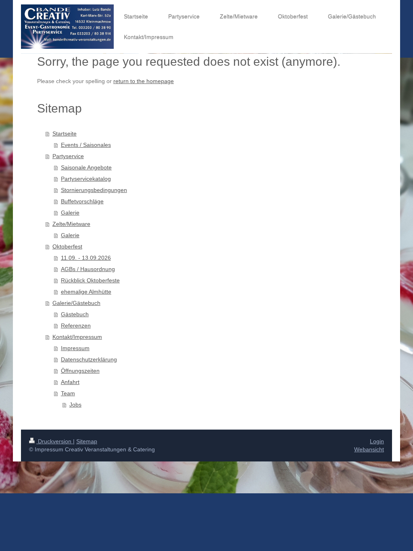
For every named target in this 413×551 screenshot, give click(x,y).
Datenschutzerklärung (89, 359)
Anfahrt (70, 382)
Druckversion (54, 441)
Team (68, 393)
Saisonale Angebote (86, 167)
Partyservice (68, 156)
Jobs (75, 404)
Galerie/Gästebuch (76, 303)
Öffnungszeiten (80, 370)
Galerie (70, 212)
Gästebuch (75, 314)
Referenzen (76, 325)
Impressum (75, 348)
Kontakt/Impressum (77, 337)
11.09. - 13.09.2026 (86, 258)
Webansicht (369, 449)
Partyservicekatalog (86, 178)
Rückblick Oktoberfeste (90, 280)
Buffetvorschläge (82, 201)
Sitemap (86, 441)
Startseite (64, 133)
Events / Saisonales (86, 145)
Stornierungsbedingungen (94, 190)
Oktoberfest (67, 246)
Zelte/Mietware (71, 224)
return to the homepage (143, 81)
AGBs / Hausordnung (88, 269)
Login (377, 441)
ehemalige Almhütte (86, 291)
